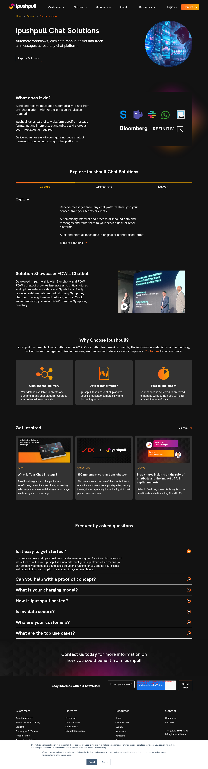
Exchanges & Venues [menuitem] (27, 731)
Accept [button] (92, 762)
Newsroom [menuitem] (121, 731)
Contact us (152, 351)
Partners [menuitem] (169, 722)
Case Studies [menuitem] (122, 722)
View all (183, 427)
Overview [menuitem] (70, 718)
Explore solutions (71, 243)
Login (170, 7)
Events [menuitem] (119, 726)
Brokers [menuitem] (20, 726)
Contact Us (190, 7)
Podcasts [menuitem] (120, 735)
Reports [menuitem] (119, 740)
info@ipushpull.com (175, 734)
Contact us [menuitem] (170, 718)
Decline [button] (105, 762)
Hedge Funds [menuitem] (23, 735)
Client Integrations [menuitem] (75, 731)
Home (19, 16)
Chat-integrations (48, 16)
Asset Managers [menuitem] (24, 718)
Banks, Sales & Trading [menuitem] (28, 722)
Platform (31, 16)
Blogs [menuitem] (118, 718)
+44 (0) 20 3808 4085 (176, 730)
